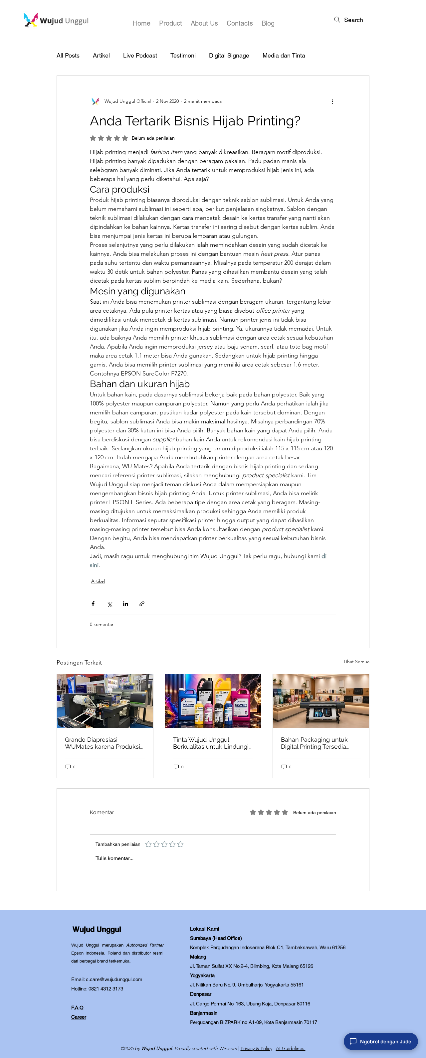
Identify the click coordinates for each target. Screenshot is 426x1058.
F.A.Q (77, 1007)
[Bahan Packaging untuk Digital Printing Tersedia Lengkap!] (321, 701)
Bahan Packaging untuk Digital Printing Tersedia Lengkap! (314, 743)
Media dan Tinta (284, 55)
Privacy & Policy (256, 1048)
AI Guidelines (291, 1048)
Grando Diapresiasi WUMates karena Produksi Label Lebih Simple (102, 743)
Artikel (101, 55)
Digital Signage (229, 55)
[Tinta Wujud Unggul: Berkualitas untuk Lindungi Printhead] (213, 701)
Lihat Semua (356, 662)
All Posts (68, 55)
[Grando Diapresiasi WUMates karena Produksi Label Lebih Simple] (105, 701)
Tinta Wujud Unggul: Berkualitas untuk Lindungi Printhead (211, 743)
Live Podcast (140, 55)
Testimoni (183, 55)
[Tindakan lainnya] (332, 101)
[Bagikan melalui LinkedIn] (125, 604)
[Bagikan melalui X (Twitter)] (109, 604)
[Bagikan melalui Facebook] (93, 604)
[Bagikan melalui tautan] (142, 604)
